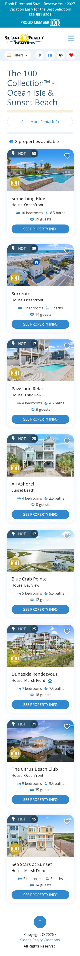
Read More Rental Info (40, 121)
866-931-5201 (40, 14)
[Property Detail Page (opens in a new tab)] (40, 170)
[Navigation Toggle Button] (71, 38)
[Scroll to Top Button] (40, 922)
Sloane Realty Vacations (40, 939)
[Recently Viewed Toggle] (60, 55)
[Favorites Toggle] (71, 55)
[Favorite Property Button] (66, 154)
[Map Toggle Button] (50, 55)
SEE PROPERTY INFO (40, 229)
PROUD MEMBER (35, 22)
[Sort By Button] (39, 55)
